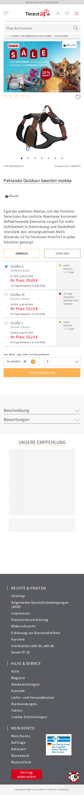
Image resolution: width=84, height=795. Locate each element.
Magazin (18, 678)
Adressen (18, 749)
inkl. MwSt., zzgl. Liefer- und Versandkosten (27, 354)
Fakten (16, 710)
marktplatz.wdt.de (26, 645)
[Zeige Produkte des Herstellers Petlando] (12, 203)
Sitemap (18, 596)
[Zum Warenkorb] (76, 13)
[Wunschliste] (67, 13)
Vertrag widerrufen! (26, 774)
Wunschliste (21, 762)
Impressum (20, 613)
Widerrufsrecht (23, 626)
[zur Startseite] (38, 13)
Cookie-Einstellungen (29, 717)
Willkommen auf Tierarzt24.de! (42, 2)
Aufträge (18, 742)
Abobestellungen (25, 684)
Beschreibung (16, 410)
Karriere (18, 639)
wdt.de (48, 645)
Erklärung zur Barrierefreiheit (35, 633)
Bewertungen (16, 419)
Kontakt (18, 690)
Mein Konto (20, 736)
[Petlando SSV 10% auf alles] (42, 66)
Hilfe (15, 671)
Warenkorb (20, 755)
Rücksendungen (24, 704)
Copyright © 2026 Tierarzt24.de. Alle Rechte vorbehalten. (42, 789)
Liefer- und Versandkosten (32, 697)
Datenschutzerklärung (29, 619)
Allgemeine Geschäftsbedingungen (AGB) (40, 604)
